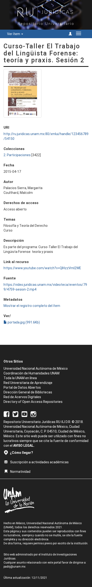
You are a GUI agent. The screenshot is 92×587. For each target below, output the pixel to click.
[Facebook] (6, 414)
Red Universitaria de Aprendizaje (28, 383)
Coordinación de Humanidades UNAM (31, 373)
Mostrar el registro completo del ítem (32, 306)
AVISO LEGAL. (23, 445)
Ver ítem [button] (14, 34)
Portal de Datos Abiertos (22, 387)
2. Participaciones (17, 155)
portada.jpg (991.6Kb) (23, 322)
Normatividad (20, 471)
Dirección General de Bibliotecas (28, 392)
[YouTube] (24, 414)
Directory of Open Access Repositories (33, 402)
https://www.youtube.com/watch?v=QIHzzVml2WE (42, 268)
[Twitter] (15, 414)
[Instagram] (33, 414)
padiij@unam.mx (14, 566)
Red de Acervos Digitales (22, 397)
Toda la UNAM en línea (20, 378)
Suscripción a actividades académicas (39, 462)
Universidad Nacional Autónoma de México (36, 368)
